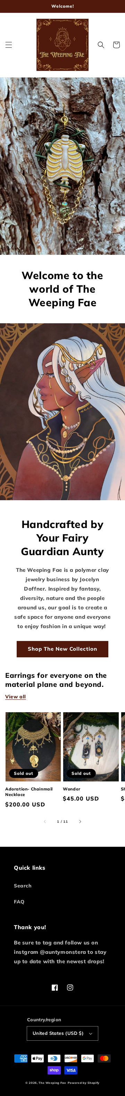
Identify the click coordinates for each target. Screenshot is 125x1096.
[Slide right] (80, 821)
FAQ (19, 902)
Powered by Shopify (84, 1083)
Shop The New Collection (62, 649)
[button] (8, 44)
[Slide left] (45, 821)
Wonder (72, 788)
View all (15, 696)
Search (23, 886)
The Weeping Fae (52, 1083)
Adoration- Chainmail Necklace (29, 791)
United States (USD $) (58, 1033)
